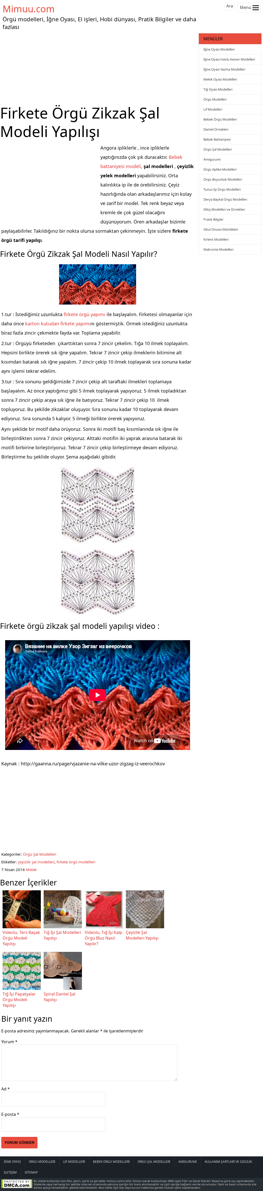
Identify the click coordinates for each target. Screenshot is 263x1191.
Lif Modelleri (212, 109)
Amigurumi (212, 159)
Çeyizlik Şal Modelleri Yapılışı (142, 935)
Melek (31, 869)
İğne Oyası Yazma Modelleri (224, 69)
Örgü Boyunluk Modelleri (222, 179)
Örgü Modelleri (215, 99)
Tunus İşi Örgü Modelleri (222, 189)
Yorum (9, 1041)
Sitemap (31, 1172)
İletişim (10, 1172)
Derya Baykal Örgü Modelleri (225, 199)
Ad (5, 1089)
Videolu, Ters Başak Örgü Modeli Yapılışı (21, 938)
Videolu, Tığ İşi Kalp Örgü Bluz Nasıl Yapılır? (103, 938)
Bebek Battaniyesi (217, 139)
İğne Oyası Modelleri (219, 49)
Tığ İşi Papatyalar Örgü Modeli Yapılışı (19, 999)
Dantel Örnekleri (215, 129)
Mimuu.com (29, 9)
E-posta (10, 1114)
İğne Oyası (12, 1161)
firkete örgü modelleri (76, 861)
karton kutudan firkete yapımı (57, 323)
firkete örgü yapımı (83, 314)
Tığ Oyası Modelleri (217, 89)
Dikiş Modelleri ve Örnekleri (224, 209)
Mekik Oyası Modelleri (220, 79)
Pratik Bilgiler (213, 219)
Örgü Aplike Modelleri (220, 169)
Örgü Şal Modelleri (39, 854)
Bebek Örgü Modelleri (220, 119)
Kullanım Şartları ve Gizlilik (228, 1161)
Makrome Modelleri (218, 249)
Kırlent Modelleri (216, 239)
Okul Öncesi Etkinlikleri (220, 229)
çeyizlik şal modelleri (36, 861)
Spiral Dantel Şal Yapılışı (59, 996)
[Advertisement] (99, 68)
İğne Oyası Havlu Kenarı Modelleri (229, 59)
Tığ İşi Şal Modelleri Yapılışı (62, 935)
